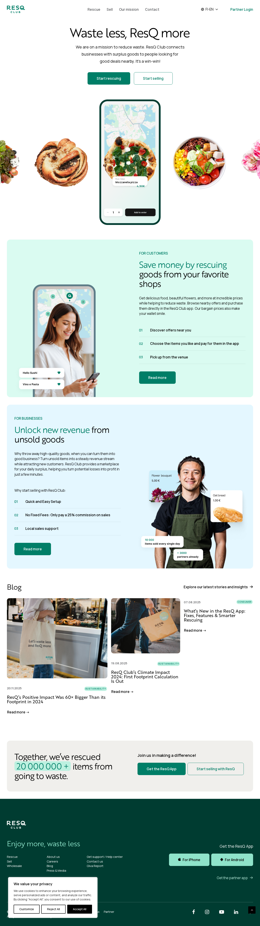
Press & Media (56, 870)
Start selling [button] (153, 78)
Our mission (129, 9)
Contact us (95, 861)
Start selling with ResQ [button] (216, 769)
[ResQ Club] (16, 9)
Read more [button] (157, 377)
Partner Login (241, 9)
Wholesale (14, 866)
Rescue (94, 9)
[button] (57, 638)
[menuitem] (94, 9)
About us (53, 857)
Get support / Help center (105, 857)
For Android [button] (234, 859)
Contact (152, 9)
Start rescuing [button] (109, 78)
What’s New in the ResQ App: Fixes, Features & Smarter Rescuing (214, 615)
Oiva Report (95, 866)
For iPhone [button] (191, 859)
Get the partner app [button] (232, 877)
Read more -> (18, 712)
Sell (110, 9)
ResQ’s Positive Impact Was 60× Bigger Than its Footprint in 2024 (56, 699)
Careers (52, 861)
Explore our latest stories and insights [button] (216, 587)
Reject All (53, 909)
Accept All (79, 909)
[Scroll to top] (252, 909)
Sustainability (95, 688)
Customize (26, 909)
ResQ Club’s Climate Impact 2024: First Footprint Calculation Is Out (144, 676)
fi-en (209, 9)
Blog (50, 866)
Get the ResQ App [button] (162, 769)
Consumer (244, 601)
